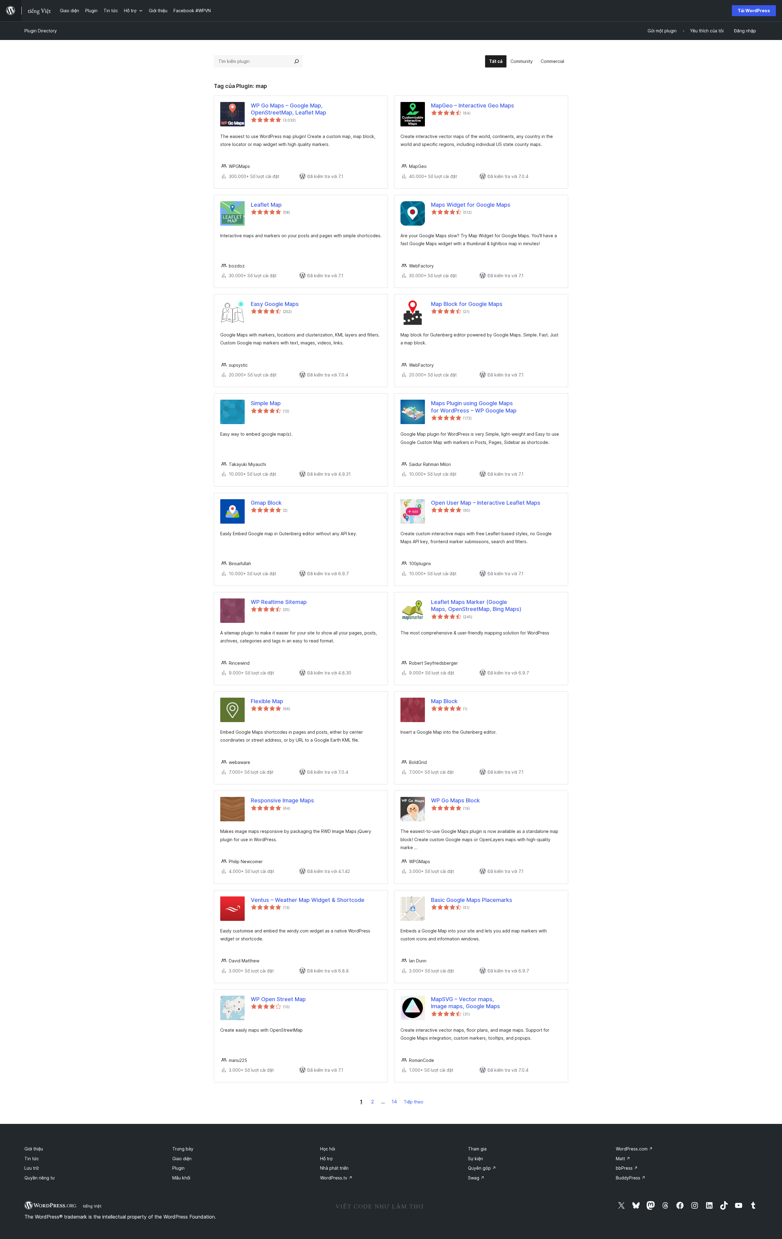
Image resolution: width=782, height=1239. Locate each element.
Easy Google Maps (275, 304)
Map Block (444, 701)
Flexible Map (267, 701)
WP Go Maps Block (455, 800)
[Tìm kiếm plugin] (297, 61)
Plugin (178, 1168)
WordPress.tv (336, 1177)
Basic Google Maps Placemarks (471, 900)
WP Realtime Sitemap (279, 602)
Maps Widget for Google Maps (470, 205)
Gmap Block (266, 503)
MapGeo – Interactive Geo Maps (472, 105)
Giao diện (182, 1158)
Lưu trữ (31, 1168)
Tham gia (477, 1148)
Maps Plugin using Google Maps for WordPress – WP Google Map (474, 406)
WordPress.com (634, 1148)
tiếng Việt (92, 1206)
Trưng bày (182, 1148)
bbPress (627, 1168)
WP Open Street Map (278, 999)
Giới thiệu (33, 1148)
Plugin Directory (40, 30)
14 (394, 1102)
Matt (623, 1158)
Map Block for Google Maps (466, 304)
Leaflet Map (266, 205)
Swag (476, 1177)
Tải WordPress (754, 10)
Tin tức (31, 1158)
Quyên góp (482, 1168)
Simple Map (266, 403)
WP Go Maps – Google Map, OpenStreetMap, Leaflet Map (288, 109)
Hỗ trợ (326, 1158)
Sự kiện (475, 1158)
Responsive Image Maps (282, 800)
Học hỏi (327, 1148)
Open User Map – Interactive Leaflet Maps (485, 503)
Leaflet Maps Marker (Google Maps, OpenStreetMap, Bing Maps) (476, 605)
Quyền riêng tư (39, 1177)
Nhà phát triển (334, 1168)
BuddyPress (630, 1177)
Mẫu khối (181, 1177)
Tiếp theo (413, 1101)
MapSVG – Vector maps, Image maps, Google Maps (465, 1002)
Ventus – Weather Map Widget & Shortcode (307, 900)
